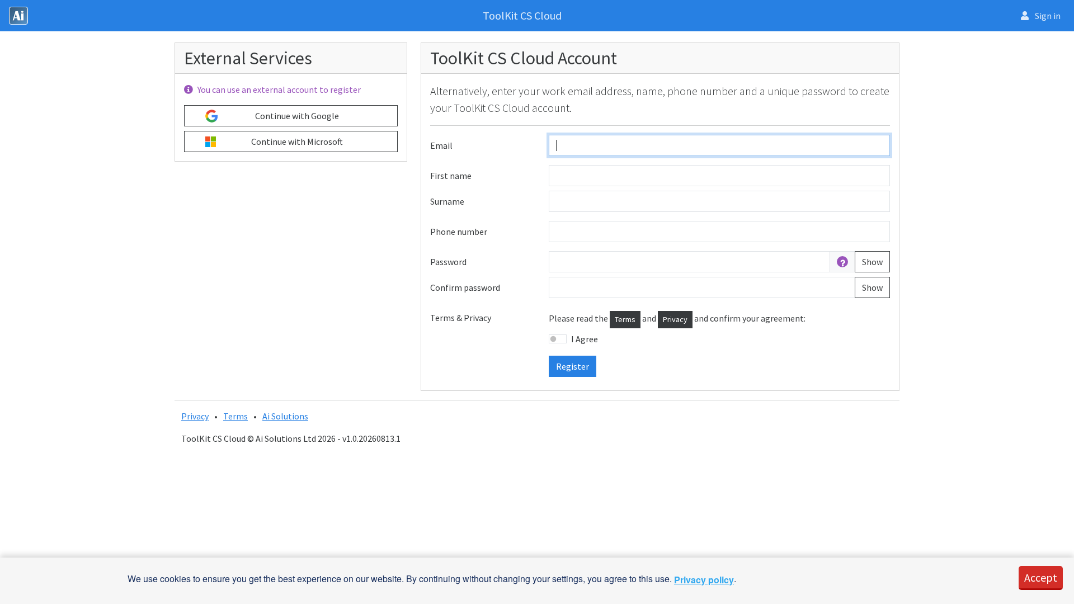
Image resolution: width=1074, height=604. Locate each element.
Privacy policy (704, 579)
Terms (625, 319)
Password (448, 261)
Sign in (1047, 15)
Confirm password (465, 287)
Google (297, 115)
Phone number (458, 231)
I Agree (584, 339)
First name (451, 175)
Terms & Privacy (460, 317)
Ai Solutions (285, 416)
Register (572, 366)
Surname (447, 201)
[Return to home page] (18, 16)
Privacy (675, 319)
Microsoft (297, 141)
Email (441, 145)
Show (872, 261)
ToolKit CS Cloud (522, 15)
